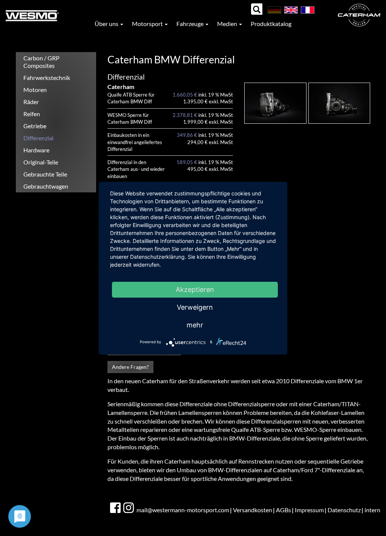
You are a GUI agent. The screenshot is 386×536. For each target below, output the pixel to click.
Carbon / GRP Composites (41, 61)
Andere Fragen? (130, 367)
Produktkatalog (271, 23)
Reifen (31, 113)
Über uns (107, 23)
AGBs (283, 509)
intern (372, 509)
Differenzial (38, 137)
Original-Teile (40, 162)
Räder (31, 101)
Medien (227, 23)
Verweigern (195, 307)
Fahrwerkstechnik (46, 77)
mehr (195, 325)
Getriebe (34, 125)
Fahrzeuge (190, 23)
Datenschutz (344, 509)
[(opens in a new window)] (116, 508)
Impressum (309, 509)
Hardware (36, 150)
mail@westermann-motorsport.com (182, 509)
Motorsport (148, 23)
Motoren (35, 89)
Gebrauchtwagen (45, 186)
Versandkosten (252, 509)
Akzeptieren (195, 289)
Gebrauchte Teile (45, 174)
